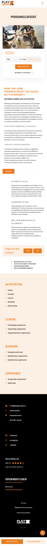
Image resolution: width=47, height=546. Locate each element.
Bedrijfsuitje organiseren (17, 360)
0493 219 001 (15, 411)
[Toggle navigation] (42, 3)
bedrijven (9, 52)
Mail (28, 251)
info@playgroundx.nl (18, 406)
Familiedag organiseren (17, 325)
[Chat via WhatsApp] (42, 532)
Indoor (10, 290)
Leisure (10, 298)
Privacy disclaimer (23, 513)
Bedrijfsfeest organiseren (17, 356)
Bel (37, 251)
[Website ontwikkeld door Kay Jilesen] (23, 527)
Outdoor (11, 294)
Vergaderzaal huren (15, 352)
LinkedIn (13, 445)
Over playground (33, 541)
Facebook (13, 435)
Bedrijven (11, 302)
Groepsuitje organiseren (17, 379)
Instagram (14, 440)
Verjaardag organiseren (17, 329)
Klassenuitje (12, 306)
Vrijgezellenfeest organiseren (19, 333)
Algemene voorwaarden (23, 507)
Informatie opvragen (22, 73)
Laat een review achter (13, 467)
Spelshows (12, 383)
